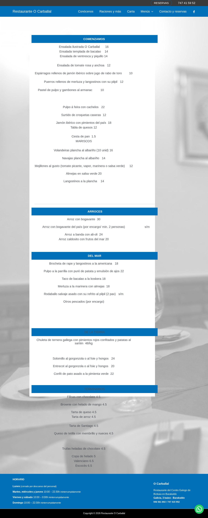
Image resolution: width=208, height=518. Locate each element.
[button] (161, 3)
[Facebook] (194, 11)
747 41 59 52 (186, 3)
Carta (131, 11)
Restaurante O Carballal (32, 11)
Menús (145, 11)
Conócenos (85, 11)
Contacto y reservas (173, 11)
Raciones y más (110, 11)
